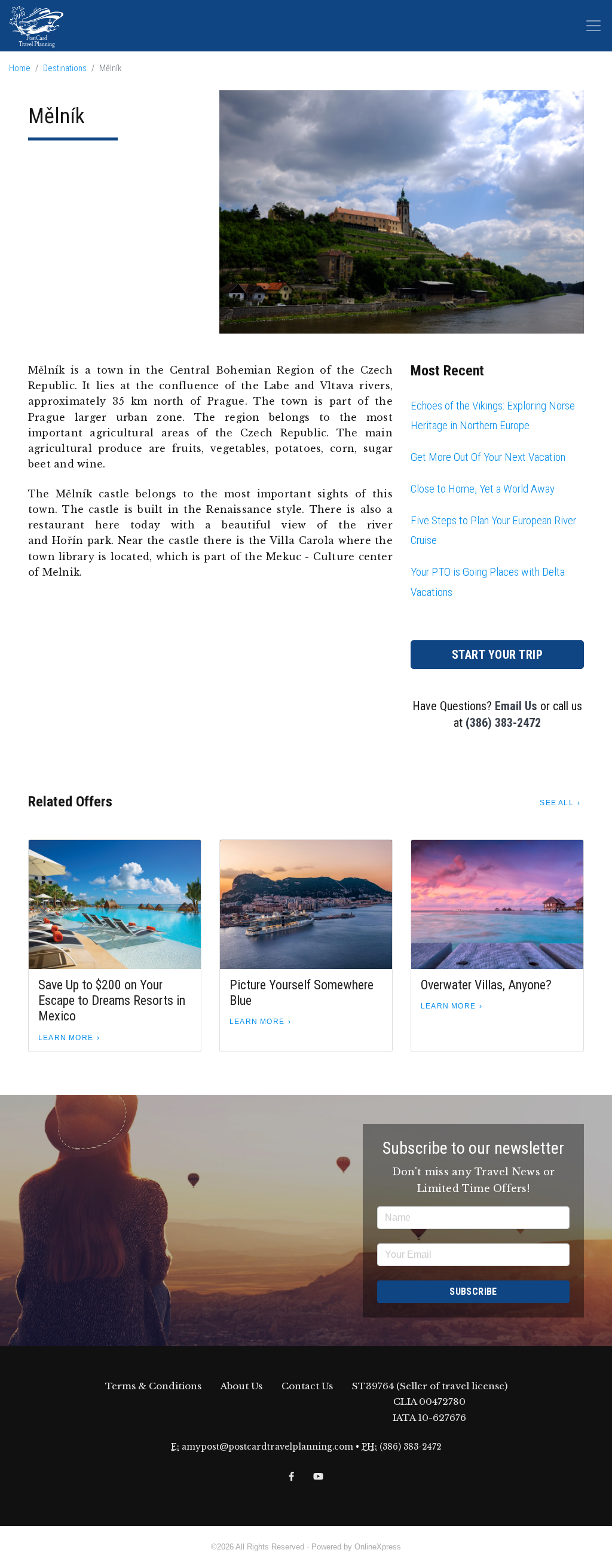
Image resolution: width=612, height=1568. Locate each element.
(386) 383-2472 (503, 723)
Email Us (516, 706)
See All (556, 803)
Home (19, 68)
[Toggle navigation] (593, 25)
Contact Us (307, 1386)
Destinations (65, 68)
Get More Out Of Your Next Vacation (488, 457)
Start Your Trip (497, 654)
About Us (241, 1386)
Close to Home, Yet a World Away (483, 489)
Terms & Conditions (153, 1386)
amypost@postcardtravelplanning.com (267, 1447)
